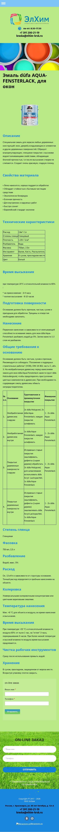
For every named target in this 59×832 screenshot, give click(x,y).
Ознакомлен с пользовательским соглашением (31, 783)
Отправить (12, 712)
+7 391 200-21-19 (29, 32)
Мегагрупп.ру (37, 824)
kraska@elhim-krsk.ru (29, 35)
